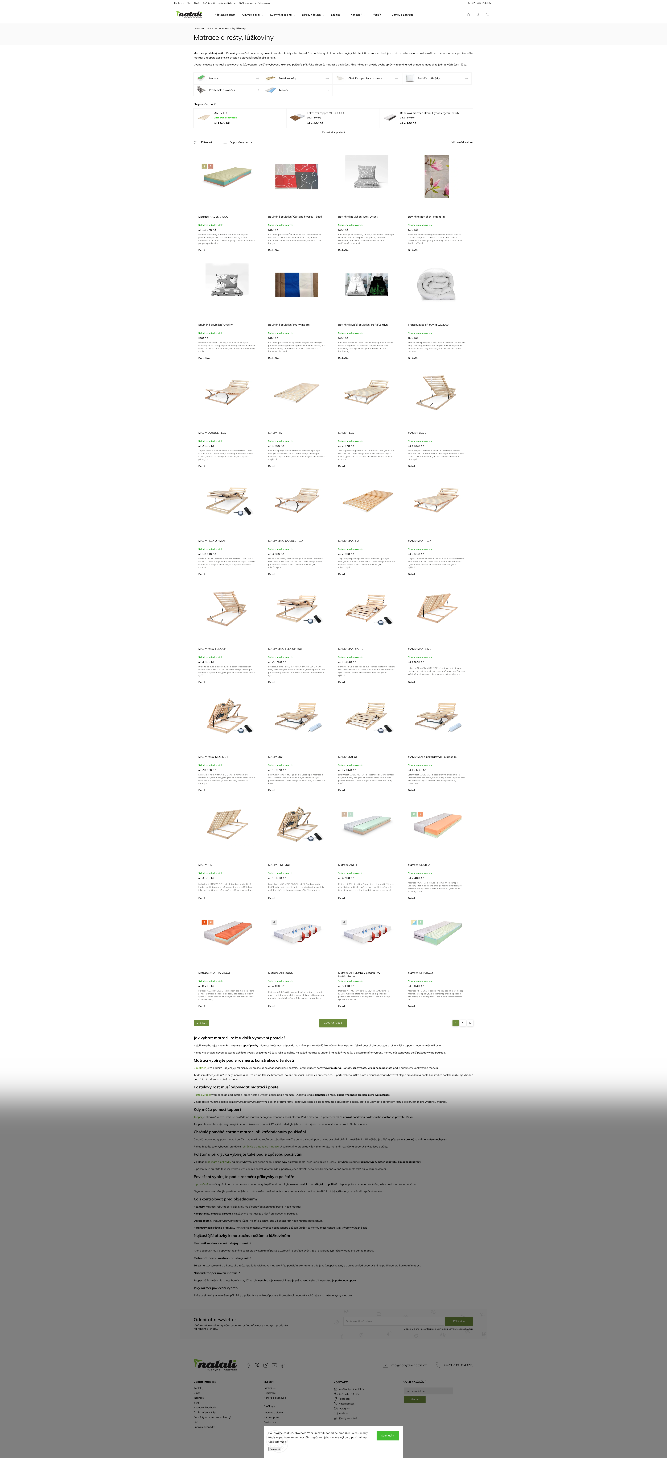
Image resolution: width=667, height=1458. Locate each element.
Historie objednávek (275, 1397)
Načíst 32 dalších (333, 1023)
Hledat (415, 1399)
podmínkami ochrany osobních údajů (454, 1328)
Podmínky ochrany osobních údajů (212, 1417)
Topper (198, 1117)
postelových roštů (235, 64)
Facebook (248, 1365)
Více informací (277, 1441)
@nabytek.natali (283, 1365)
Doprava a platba (273, 1412)
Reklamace (270, 1422)
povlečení (202, 1184)
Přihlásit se (459, 1321)
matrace (201, 1067)
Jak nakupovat (271, 1417)
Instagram (265, 1365)
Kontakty (179, 3)
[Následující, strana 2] (463, 1023)
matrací (219, 64)
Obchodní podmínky (205, 1412)
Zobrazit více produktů (333, 132)
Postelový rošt (202, 1094)
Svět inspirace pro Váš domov (254, 3)
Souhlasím (387, 1435)
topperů (252, 64)
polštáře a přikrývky (219, 1161)
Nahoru (203, 1023)
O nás (197, 3)
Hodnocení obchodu (205, 1407)
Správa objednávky (204, 1426)
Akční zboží (209, 3)
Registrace (270, 1392)
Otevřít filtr (203, 142)
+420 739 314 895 (458, 1365)
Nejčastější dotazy (227, 3)
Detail (201, 250)
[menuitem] (225, 14)
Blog (189, 3)
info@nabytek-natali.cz (408, 1365)
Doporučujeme (239, 142)
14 (470, 1023)
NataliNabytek (257, 1365)
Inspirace (199, 1397)
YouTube (274, 1365)
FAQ (196, 1422)
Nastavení (275, 1449)
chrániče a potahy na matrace (261, 1146)
